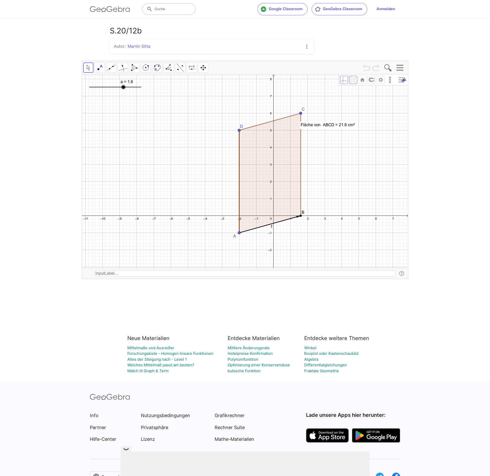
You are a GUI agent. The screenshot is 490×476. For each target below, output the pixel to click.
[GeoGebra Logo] (110, 9)
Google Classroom (285, 8)
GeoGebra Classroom (342, 8)
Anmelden (385, 8)
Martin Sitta (139, 46)
